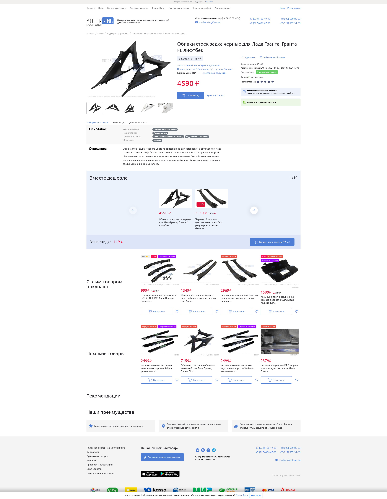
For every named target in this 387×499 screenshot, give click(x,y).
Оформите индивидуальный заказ (164, 457)
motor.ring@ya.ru (210, 22)
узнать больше (224, 69)
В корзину (193, 95)
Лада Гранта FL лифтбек (197, 137)
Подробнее (242, 495)
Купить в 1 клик (216, 95)
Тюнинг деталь (160, 133)
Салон (101, 33)
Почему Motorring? (201, 8)
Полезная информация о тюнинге (105, 447)
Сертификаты (94, 468)
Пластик (157, 140)
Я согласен (255, 495)
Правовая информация (99, 464)
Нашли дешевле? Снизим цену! (195, 69)
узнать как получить (214, 72)
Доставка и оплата (139, 8)
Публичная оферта (97, 456)
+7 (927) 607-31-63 (290, 23)
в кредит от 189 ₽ (190, 58)
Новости (91, 460)
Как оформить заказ (179, 8)
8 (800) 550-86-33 (291, 18)
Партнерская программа (100, 473)
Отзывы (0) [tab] (119, 122)
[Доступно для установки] (169, 474)
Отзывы (90, 8)
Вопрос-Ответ (158, 8)
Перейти (209, 2)
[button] (254, 210)
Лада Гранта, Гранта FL (117, 33)
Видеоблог (92, 452)
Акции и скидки (222, 8)
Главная (90, 33)
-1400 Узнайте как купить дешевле (198, 65)
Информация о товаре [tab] (97, 122)
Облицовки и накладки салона (147, 33)
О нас (101, 8)
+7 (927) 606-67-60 (260, 23)
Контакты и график (116, 8)
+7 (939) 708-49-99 (260, 18)
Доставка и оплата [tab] (138, 122)
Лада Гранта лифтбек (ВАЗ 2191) (168, 137)
